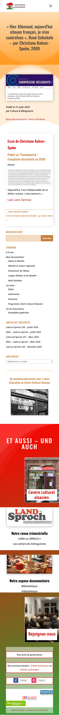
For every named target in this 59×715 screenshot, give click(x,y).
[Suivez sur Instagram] (33, 680)
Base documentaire (16, 119)
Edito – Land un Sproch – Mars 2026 (23, 341)
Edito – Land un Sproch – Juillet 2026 (23, 332)
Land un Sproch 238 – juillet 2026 (22, 327)
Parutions (12, 299)
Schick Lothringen (29, 669)
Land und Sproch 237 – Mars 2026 (22, 337)
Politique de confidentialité (37, 710)
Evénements (13, 294)
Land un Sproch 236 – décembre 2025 (24, 346)
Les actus (10, 285)
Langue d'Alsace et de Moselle (22, 275)
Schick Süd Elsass (40, 665)
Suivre (23, 680)
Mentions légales (18, 710)
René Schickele (37, 119)
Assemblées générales (18, 312)
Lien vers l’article (19, 200)
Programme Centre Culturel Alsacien (25, 303)
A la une (10, 252)
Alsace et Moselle (16, 261)
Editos (11, 289)
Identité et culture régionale (21, 265)
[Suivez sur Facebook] (15, 680)
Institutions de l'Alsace (18, 270)
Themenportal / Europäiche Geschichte (23, 156)
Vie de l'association (15, 308)
